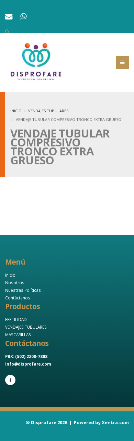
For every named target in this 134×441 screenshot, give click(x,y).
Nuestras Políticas (23, 290)
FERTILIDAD (16, 319)
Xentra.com (115, 422)
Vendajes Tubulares (48, 110)
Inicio (16, 110)
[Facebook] (10, 380)
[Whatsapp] (24, 17)
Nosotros (14, 282)
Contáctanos (17, 297)
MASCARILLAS (18, 334)
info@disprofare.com (28, 364)
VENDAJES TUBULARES (26, 327)
